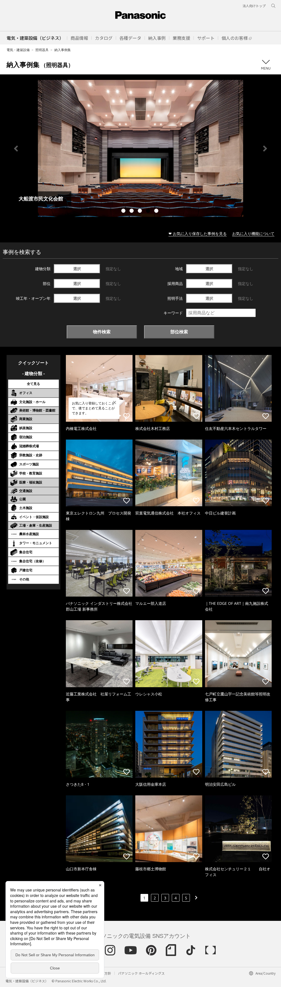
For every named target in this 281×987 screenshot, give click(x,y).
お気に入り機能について (253, 233)
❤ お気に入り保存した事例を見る (197, 233)
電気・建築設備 (18, 49)
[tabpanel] (140, 148)
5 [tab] (157, 211)
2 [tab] (132, 211)
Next (265, 148)
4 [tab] (148, 211)
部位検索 (179, 332)
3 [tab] (140, 211)
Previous (15, 148)
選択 (77, 268)
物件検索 (102, 332)
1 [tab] (124, 211)
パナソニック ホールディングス (141, 973)
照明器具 (42, 49)
